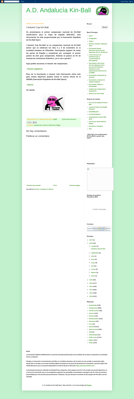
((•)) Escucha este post (69, 119)
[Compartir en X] (32, 122)
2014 (91, 283)
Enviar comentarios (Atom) (44, 189)
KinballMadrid (94, 112)
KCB (90, 129)
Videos (91, 41)
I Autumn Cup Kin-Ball (98, 249)
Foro (90, 324)
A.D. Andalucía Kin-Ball (58, 10)
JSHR (90, 332)
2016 (91, 243)
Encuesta (92, 316)
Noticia (30, 85)
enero (93, 276)
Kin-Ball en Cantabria (96, 126)
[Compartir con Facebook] (34, 122)
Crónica (91, 313)
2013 (91, 286)
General (45, 125)
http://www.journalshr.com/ (85, 366)
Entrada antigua (74, 185)
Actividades (93, 305)
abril (93, 266)
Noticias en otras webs (96, 93)
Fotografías (93, 38)
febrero (93, 272)
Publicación (52, 125)
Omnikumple (93, 335)
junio (93, 259)
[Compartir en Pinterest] (36, 122)
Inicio (55, 185)
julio (93, 256)
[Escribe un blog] (30, 122)
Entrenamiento (94, 319)
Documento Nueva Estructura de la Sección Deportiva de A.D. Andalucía (98, 50)
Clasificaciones (94, 310)
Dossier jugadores (35, 69)
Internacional (93, 329)
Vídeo (91, 343)
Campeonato (38, 125)
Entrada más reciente (34, 185)
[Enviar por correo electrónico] (28, 122)
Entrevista (92, 321)
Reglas (58, 125)
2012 (91, 290)
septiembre (95, 253)
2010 (91, 296)
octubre (94, 246)
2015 (91, 280)
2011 (91, 293)
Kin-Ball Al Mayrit (94, 114)
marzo (93, 269)
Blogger (88, 385)
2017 (91, 240)
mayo (93, 263)
